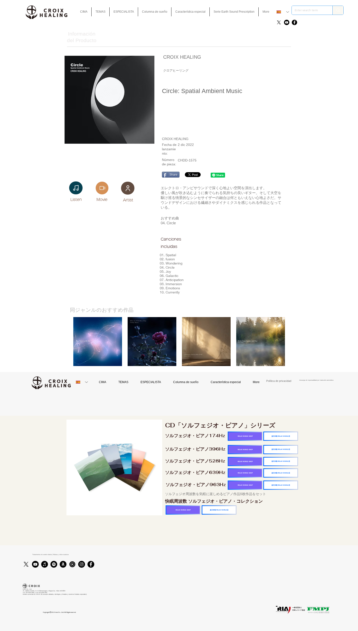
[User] (127, 188)
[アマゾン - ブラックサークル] (63, 564)
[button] (190, 11)
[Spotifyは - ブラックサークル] (53, 564)
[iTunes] (44, 564)
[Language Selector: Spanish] (282, 12)
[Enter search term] (337, 10)
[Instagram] (81, 564)
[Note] (76, 187)
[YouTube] (286, 22)
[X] (279, 22)
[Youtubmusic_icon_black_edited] (72, 564)
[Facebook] (294, 22)
